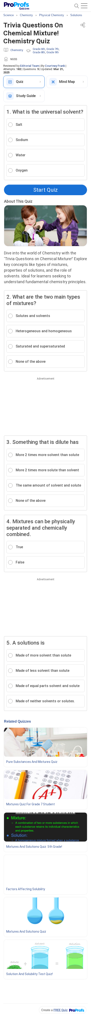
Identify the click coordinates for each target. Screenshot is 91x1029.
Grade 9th (52, 52)
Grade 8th (39, 52)
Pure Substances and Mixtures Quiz (31, 762)
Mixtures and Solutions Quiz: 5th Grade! (34, 846)
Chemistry (16, 50)
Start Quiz (45, 190)
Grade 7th (52, 49)
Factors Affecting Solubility (25, 889)
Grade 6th (39, 49)
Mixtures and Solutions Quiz (26, 931)
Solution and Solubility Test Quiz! (29, 974)
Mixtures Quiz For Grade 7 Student (30, 804)
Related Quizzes (17, 721)
